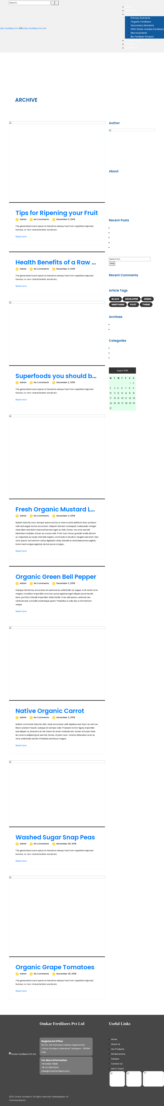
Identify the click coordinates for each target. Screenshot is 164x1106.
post (133, 304)
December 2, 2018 (65, 382)
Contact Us (131, 47)
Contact (113, 208)
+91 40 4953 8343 (50, 1067)
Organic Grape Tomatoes (55, 967)
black (115, 299)
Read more (21, 236)
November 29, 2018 (66, 843)
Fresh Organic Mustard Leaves (62, 509)
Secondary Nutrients (142, 25)
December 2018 (119, 324)
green (147, 299)
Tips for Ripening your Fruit (57, 213)
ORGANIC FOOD (119, 352)
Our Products (132, 14)
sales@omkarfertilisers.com (55, 1071)
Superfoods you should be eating (67, 376)
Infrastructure (133, 40)
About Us (130, 10)
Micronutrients (139, 32)
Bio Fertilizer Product (142, 36)
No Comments (41, 219)
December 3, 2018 (65, 219)
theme (146, 304)
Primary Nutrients (140, 18)
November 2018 (119, 329)
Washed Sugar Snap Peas (55, 837)
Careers (129, 44)
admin (22, 219)
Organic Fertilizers (141, 21)
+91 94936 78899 (49, 1063)
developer (131, 299)
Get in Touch (117, 1068)
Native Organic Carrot (50, 711)
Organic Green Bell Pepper (56, 576)
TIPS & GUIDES (118, 357)
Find (112, 263)
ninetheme (118, 304)
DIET (113, 348)
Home (128, 6)
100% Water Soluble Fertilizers (147, 29)
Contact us (116, 1063)
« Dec (111, 412)
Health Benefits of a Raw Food (61, 262)
